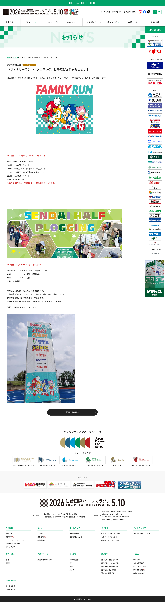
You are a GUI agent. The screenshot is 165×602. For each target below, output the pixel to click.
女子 (71, 566)
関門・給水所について (77, 533)
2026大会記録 (74, 560)
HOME (9, 58)
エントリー (41, 533)
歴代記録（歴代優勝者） (110, 566)
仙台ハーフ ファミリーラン (110, 533)
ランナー (30, 22)
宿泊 (7, 560)
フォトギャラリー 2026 (141, 533)
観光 (7, 563)
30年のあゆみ (138, 573)
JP (155, 12)
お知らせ (15, 58)
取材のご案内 (138, 570)
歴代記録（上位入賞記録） (110, 563)
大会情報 (9, 22)
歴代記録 (105, 554)
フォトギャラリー (93, 22)
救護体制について (75, 537)
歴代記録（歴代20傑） (109, 570)
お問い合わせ (117, 12)
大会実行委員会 (138, 563)
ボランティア (10, 547)
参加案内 (40, 540)
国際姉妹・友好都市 (13, 543)
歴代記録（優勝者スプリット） (112, 560)
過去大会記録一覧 (107, 573)
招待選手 (9, 537)
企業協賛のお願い (130, 12)
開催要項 (9, 533)
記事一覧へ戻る (72, 412)
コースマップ (51, 22)
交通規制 (155, 22)
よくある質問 (105, 12)
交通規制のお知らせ (44, 560)
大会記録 (73, 554)
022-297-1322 (110, 517)
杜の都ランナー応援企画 (110, 540)
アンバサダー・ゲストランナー (17, 540)
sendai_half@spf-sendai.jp (115, 519)
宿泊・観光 (113, 22)
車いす (71, 570)
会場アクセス (134, 22)
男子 (71, 563)
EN (159, 12)
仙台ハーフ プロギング (109, 537)
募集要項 (40, 537)
